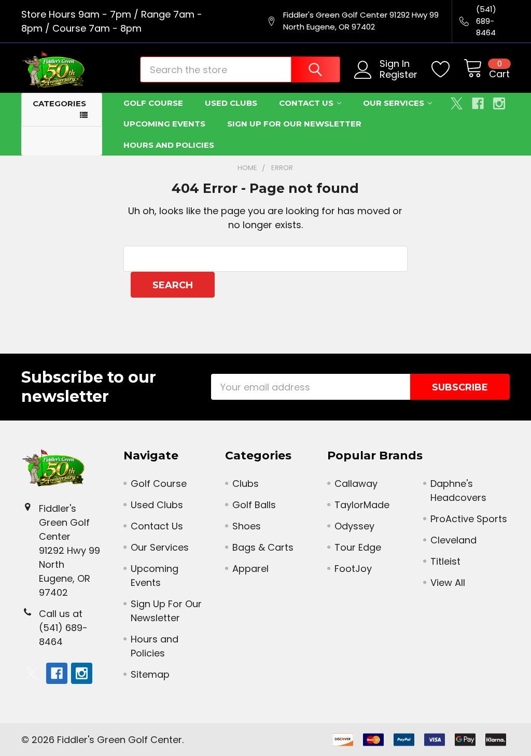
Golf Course (153, 103)
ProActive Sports (468, 518)
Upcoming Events (164, 124)
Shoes (246, 526)
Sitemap (150, 674)
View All (447, 582)
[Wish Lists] (447, 69)
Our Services (393, 103)
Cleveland (453, 540)
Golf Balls (254, 504)
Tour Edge (357, 547)
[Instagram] (499, 103)
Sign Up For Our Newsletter (294, 124)
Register (398, 74)
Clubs (245, 483)
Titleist (445, 561)
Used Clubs (231, 103)
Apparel (250, 568)
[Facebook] (477, 103)
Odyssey (354, 526)
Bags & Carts (263, 547)
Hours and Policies (168, 145)
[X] (456, 103)
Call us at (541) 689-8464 (63, 627)
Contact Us (306, 103)
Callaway (356, 483)
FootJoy (353, 568)
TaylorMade (361, 504)
